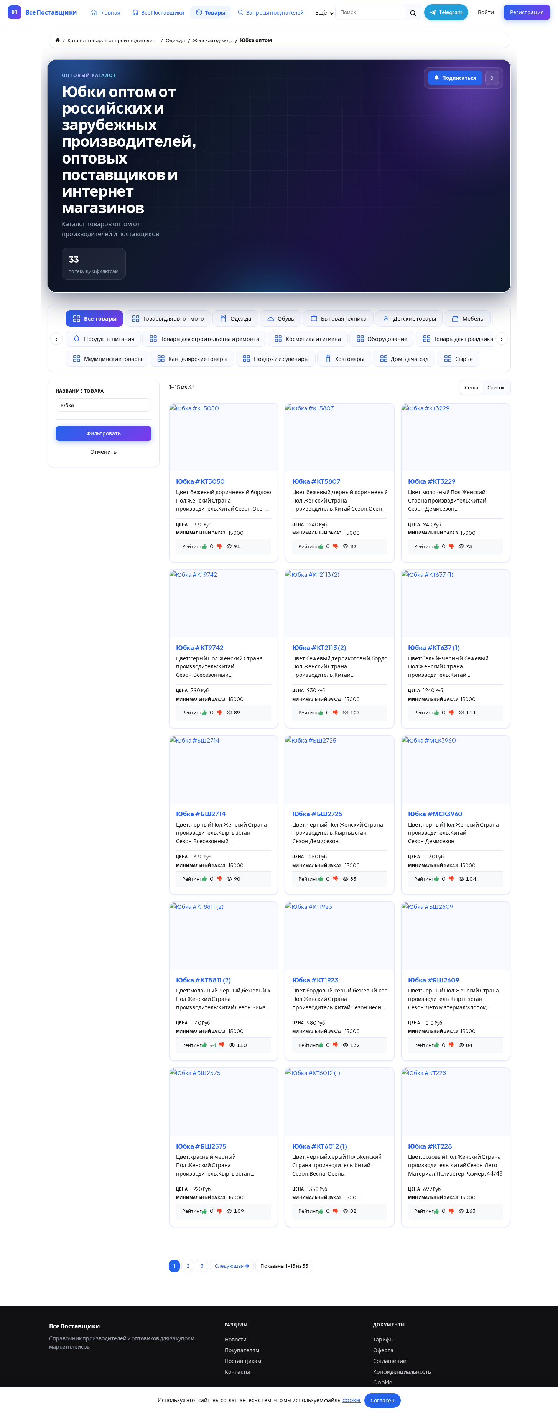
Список (496, 387)
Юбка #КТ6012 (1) (319, 1146)
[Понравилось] (204, 546)
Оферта (383, 1349)
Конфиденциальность (402, 1371)
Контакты (237, 1371)
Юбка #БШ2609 (433, 980)
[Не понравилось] (219, 546)
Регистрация (527, 11)
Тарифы (383, 1339)
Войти (486, 11)
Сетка (471, 387)
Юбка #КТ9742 (200, 647)
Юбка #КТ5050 (200, 481)
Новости (236, 1339)
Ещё (321, 12)
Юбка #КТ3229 (431, 481)
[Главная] (57, 40)
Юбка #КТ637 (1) (433, 647)
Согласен (382, 1400)
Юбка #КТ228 (430, 1146)
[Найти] (413, 12)
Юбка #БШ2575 (201, 1146)
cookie (351, 1399)
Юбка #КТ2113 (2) (319, 647)
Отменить (103, 451)
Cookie (382, 1382)
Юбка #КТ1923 (315, 980)
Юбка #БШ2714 (201, 814)
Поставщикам (243, 1360)
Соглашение (389, 1360)
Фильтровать (103, 433)
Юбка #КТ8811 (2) (203, 980)
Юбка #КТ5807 (316, 481)
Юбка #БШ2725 (317, 814)
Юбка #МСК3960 (435, 814)
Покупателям (242, 1349)
